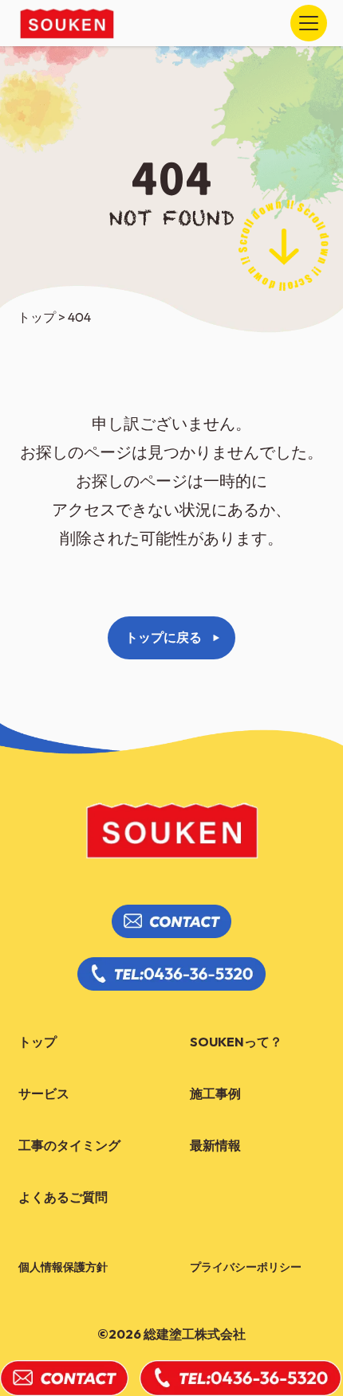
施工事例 (215, 1093)
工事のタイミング (69, 1145)
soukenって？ (236, 1042)
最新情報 (215, 1145)
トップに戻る (163, 637)
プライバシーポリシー (246, 1267)
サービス (43, 1093)
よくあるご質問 (63, 1197)
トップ (37, 1042)
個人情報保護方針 (63, 1267)
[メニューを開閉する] (308, 23)
